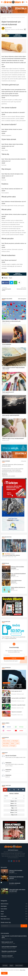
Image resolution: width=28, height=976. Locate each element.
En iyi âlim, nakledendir (14, 883)
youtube (21, 730)
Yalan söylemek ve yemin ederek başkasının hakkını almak (14, 936)
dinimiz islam (5, 745)
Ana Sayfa (4, 17)
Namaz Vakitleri (19, 965)
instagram (9, 730)
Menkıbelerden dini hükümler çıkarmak (16, 877)
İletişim (11, 965)
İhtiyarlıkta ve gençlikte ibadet (18, 705)
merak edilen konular (14, 918)
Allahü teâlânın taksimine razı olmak (18, 588)
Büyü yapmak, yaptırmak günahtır (10, 415)
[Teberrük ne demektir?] (6, 714)
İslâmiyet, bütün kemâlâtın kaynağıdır (17, 567)
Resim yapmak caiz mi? (8, 392)
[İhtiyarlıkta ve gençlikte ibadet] (6, 707)
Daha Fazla (22, 970)
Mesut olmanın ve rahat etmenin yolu (11, 321)
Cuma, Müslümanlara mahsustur (16, 581)
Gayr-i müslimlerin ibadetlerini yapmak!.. (18, 574)
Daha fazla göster (22, 298)
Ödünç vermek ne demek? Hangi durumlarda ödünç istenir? (13, 368)
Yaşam (8, 17)
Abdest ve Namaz (6, 740)
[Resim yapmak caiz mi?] (6, 693)
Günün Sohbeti (6, 743)
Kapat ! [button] (4, 973)
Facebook (6, 282)
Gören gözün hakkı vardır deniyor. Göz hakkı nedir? (17, 890)
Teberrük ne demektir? (16, 711)
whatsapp (21, 726)
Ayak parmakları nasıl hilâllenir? (18, 698)
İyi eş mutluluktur (6, 344)
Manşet (12, 743)
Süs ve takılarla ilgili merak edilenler (11, 555)
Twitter (11, 282)
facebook (9, 726)
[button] (26, 2)
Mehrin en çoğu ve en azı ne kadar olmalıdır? (13, 438)
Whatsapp (15, 282)
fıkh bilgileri (12, 745)
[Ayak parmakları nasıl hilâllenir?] (6, 700)
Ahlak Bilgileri (15, 740)
